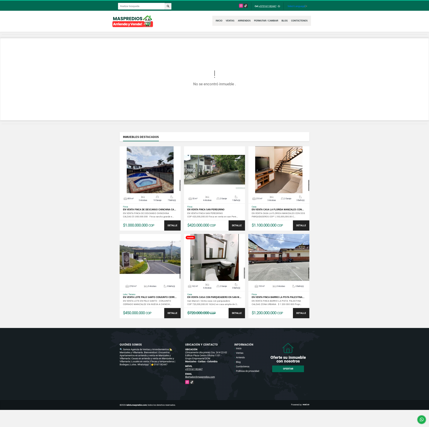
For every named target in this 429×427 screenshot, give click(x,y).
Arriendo (240, 357)
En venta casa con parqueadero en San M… (214, 297)
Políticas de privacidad (247, 371)
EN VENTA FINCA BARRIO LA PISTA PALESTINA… (278, 297)
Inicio (219, 20)
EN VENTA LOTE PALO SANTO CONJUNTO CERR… (150, 297)
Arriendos (244, 20)
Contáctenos (299, 20)
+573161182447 (267, 6)
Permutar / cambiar (266, 20)
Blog (285, 20)
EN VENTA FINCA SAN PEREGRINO (205, 209)
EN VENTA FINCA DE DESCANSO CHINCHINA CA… (149, 209)
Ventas (230, 20)
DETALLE (172, 225)
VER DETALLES (150, 170)
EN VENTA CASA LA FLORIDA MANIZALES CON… (278, 209)
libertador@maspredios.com (200, 377)
